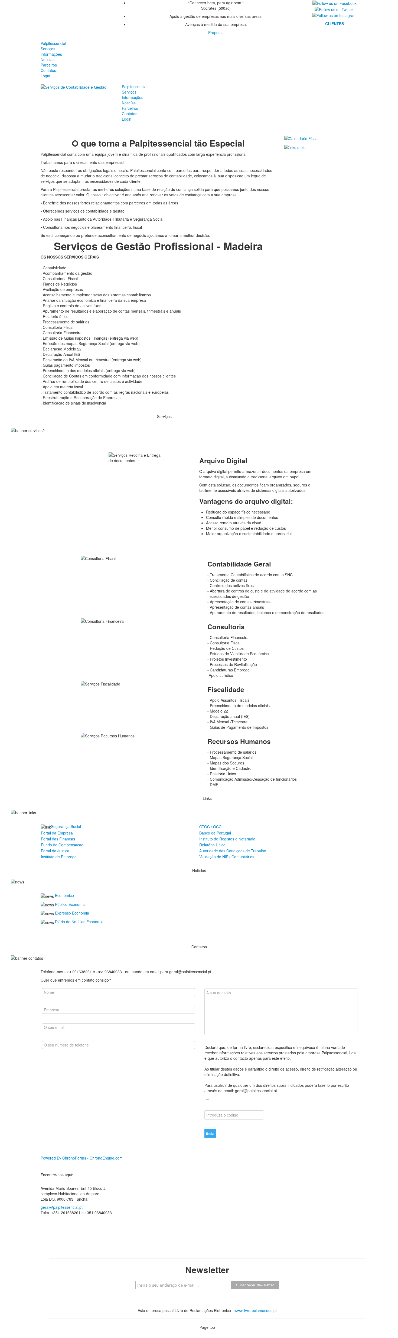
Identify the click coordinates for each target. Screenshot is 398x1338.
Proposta (216, 32)
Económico (64, 895)
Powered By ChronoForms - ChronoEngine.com (82, 1158)
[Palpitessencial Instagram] (334, 15)
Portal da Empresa (57, 833)
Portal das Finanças (58, 839)
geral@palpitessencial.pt (62, 1207)
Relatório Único (212, 844)
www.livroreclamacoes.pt (255, 1310)
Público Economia (70, 904)
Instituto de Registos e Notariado (227, 839)
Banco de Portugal (215, 833)
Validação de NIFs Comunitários (226, 856)
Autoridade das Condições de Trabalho (232, 850)
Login (45, 75)
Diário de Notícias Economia (79, 921)
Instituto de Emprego (59, 856)
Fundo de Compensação (62, 844)
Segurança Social (66, 826)
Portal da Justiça (55, 850)
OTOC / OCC (210, 826)
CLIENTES (334, 23)
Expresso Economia (72, 913)
